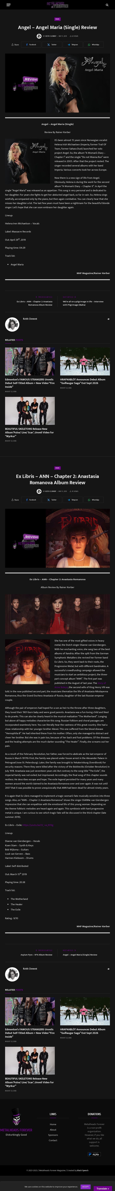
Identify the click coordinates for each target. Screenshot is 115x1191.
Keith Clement (51, 36)
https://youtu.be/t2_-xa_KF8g (38, 825)
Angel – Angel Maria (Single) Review (80, 955)
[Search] (106, 4)
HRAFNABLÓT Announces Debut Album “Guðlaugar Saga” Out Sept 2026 (82, 381)
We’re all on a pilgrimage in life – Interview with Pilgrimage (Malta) (83, 303)
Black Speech (82, 1170)
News (57, 19)
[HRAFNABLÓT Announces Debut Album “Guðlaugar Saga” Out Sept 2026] (85, 361)
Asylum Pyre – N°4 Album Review (36, 955)
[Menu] (8, 4)
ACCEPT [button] (85, 1186)
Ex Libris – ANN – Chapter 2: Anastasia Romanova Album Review (34, 303)
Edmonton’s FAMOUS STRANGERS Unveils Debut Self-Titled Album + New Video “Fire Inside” (30, 383)
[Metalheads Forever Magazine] (57, 5)
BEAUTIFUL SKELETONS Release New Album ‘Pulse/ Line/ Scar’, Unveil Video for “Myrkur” (29, 432)
